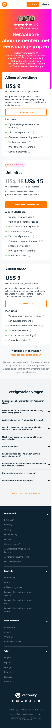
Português (8, 676)
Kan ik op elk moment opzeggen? (17, 489)
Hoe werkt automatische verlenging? (19, 482)
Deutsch (8, 681)
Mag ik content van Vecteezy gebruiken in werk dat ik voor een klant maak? (21, 437)
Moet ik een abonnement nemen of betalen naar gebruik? (22, 447)
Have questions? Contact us (25, 502)
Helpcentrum (10, 636)
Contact (7, 641)
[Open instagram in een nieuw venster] (16, 710)
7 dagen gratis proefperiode (26, 204)
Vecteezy (8, 534)
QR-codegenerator (12, 571)
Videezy (7, 538)
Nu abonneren (26, 112)
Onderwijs (8, 548)
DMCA (7, 591)
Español (7, 671)
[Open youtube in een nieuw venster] (38, 710)
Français (8, 686)
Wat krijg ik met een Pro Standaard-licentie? (22, 429)
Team (19, 368)
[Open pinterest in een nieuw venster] (25, 710)
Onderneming (33, 368)
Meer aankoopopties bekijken (26, 354)
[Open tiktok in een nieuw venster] (29, 710)
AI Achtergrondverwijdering (16, 566)
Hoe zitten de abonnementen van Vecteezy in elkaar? (22, 411)
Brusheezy (9, 529)
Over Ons (8, 646)
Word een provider (12, 651)
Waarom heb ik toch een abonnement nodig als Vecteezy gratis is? (22, 420)
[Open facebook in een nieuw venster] (12, 710)
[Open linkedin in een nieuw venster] (21, 710)
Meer (6, 690)
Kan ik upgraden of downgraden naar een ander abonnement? (21, 464)
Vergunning (9, 587)
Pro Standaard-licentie (38, 362)
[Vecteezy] (4, 4)
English (7, 667)
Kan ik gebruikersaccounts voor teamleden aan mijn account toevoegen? (22, 473)
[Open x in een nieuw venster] (34, 710)
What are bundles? (10, 456)
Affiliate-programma (13, 596)
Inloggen (45, 4)
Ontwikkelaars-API (12, 553)
